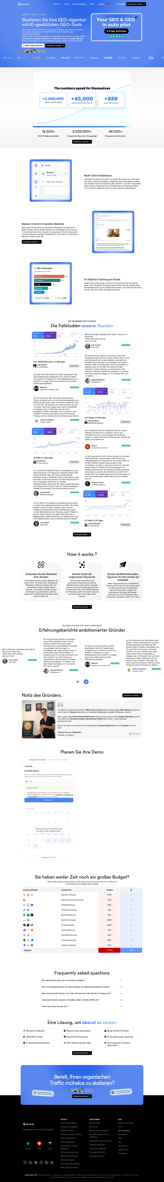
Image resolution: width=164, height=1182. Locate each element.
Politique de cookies (78, 1177)
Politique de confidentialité (64, 1175)
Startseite (25, 14)
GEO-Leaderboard (68, 1142)
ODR (111, 1177)
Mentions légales (45, 1175)
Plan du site (122, 1146)
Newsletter (122, 1134)
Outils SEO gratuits (96, 1156)
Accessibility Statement (98, 1177)
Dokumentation (124, 1130)
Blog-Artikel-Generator (69, 1167)
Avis (119, 1142)
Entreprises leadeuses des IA (100, 1141)
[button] (57, 4)
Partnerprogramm (79, 4)
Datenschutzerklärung (134, 807)
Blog (120, 1138)
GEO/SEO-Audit (67, 1130)
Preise (66, 4)
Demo (92, 4)
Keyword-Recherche (69, 1138)
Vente (130, 1175)
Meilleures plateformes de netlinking (99, 1135)
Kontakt (101, 4)
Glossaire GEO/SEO (96, 1144)
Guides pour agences (97, 1148)
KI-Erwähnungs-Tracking (70, 1164)
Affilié (120, 1127)
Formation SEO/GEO (97, 1152)
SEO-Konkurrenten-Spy (70, 1152)
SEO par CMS (94, 1123)
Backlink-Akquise (67, 1160)
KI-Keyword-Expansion (69, 1127)
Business (34, 14)
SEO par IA (93, 1127)
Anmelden (121, 4)
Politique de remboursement (88, 1175)
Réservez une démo (126, 1123)
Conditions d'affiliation (60, 1177)
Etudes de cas (123, 1149)
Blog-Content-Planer (69, 1123)
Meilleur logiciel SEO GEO (99, 1130)
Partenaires (122, 1153)
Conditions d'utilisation (110, 1175)
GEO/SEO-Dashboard (69, 1156)
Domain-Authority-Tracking (71, 1134)
